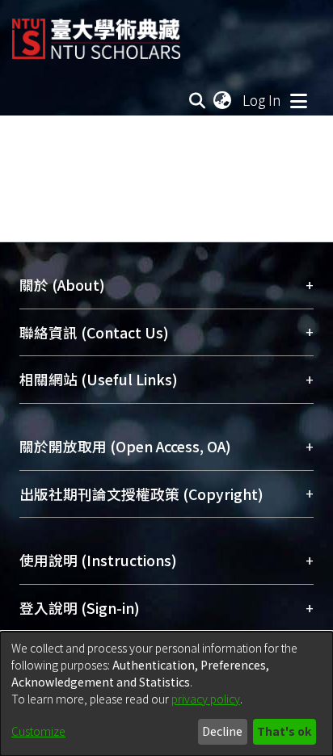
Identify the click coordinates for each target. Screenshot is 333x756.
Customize (38, 731)
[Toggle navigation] (298, 100)
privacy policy (205, 699)
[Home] (96, 32)
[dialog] (166, 694)
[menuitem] (223, 100)
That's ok (284, 731)
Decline (222, 731)
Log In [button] (262, 100)
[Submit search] (198, 100)
